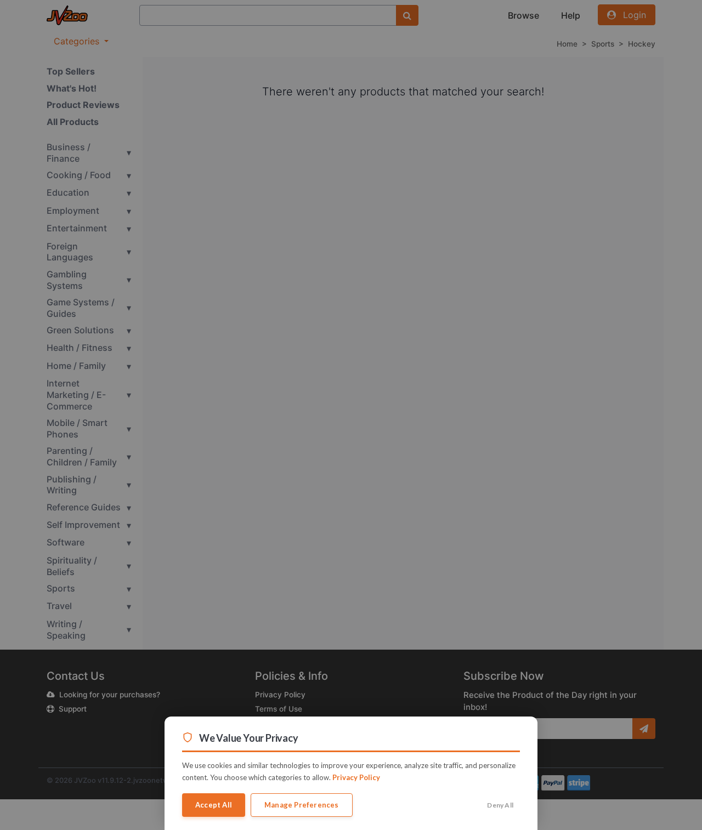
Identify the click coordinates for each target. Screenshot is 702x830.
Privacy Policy (356, 777)
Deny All (500, 805)
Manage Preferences (301, 804)
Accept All (213, 804)
